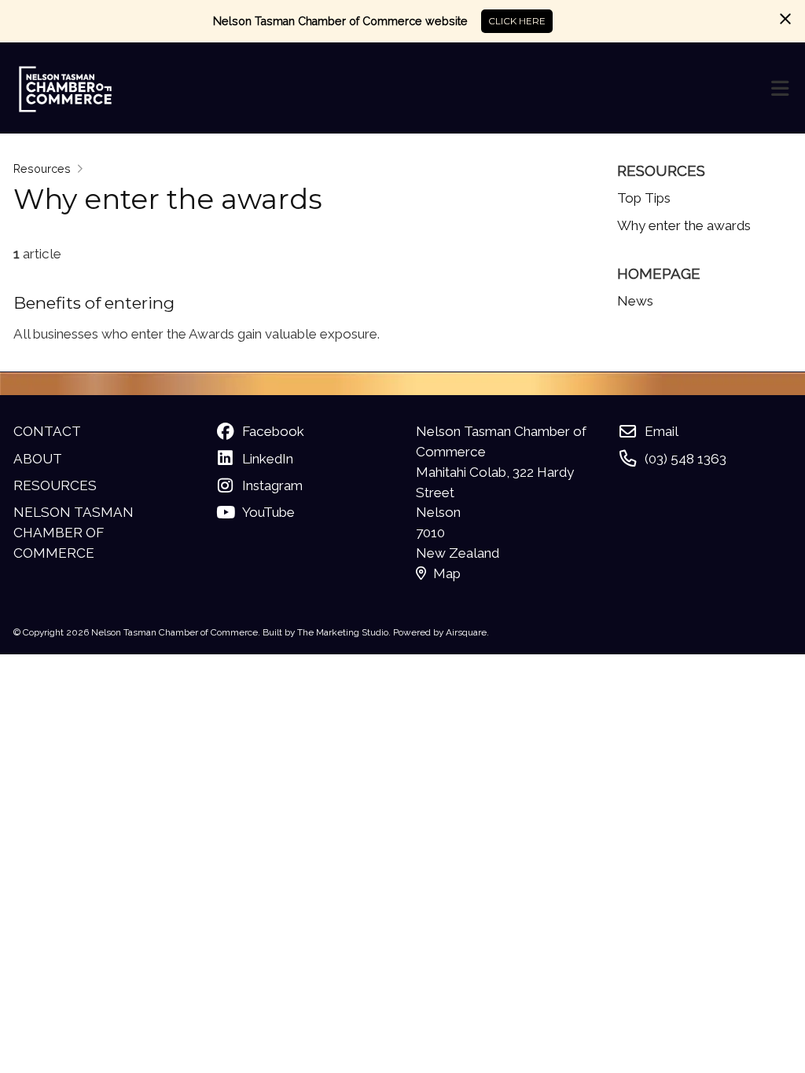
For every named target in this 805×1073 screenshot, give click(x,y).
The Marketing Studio (342, 632)
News (635, 301)
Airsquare (466, 632)
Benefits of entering (94, 303)
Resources (42, 169)
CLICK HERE (517, 21)
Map (447, 573)
